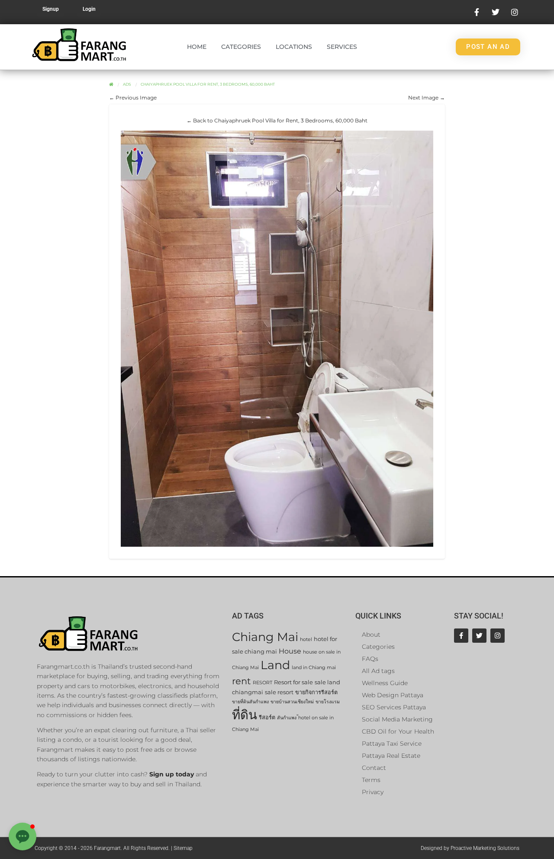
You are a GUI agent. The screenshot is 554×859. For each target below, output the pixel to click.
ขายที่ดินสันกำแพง (250, 702)
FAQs (370, 659)
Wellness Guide (385, 683)
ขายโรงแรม (328, 702)
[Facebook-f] (461, 635)
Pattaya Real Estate (391, 756)
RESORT (262, 683)
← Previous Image (133, 97)
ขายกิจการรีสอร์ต (316, 692)
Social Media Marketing (397, 719)
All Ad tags (378, 671)
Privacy (372, 792)
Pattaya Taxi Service (392, 743)
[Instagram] (497, 635)
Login (89, 9)
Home (196, 47)
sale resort (279, 692)
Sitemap (183, 848)
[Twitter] (479, 635)
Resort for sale (293, 682)
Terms (371, 780)
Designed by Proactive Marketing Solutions (470, 848)
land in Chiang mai (314, 667)
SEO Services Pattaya (394, 707)
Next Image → (426, 97)
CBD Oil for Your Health (398, 731)
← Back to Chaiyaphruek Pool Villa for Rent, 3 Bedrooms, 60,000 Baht (277, 120)
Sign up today (171, 774)
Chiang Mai (265, 637)
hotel (306, 639)
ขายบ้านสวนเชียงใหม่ (292, 702)
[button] (22, 836)
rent (241, 681)
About (371, 634)
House (290, 651)
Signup (50, 9)
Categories (241, 47)
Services (342, 47)
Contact (374, 768)
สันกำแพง (286, 718)
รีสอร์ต (267, 717)
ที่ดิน (244, 714)
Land (275, 665)
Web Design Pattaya (392, 695)
